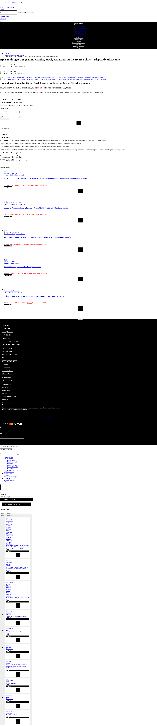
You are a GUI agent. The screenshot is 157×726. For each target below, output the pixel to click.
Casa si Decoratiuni (80, 33)
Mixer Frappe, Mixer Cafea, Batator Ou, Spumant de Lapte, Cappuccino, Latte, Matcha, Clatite (16, 666)
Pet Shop (6, 475)
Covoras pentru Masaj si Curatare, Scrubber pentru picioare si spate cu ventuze (17, 598)
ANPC (4, 357)
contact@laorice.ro (7, 332)
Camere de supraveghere (9, 396)
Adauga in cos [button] (8, 187)
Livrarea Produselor (7, 371)
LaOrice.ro (46, 417)
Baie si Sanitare (80, 26)
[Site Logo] (7, 7)
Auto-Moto (5, 399)
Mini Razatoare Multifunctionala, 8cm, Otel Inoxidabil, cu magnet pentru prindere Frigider (17, 569)
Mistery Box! (9, 649)
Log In (20, 2)
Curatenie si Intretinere (80, 31)
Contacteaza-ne (6, 377)
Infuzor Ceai (9, 699)
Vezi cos (3, 449)
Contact (6, 2)
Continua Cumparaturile (12, 504)
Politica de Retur (6, 374)
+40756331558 (6, 335)
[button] (2, 9)
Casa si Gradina (78, 25)
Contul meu (13, 2)
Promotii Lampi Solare (10, 204)
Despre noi (5, 364)
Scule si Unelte (8, 473)
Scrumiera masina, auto (12, 683)
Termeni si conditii (7, 348)
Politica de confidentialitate (9, 354)
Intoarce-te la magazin (8, 499)
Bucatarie (80, 29)
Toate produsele (19, 175)
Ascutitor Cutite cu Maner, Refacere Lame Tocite (17, 632)
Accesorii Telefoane (9, 480)
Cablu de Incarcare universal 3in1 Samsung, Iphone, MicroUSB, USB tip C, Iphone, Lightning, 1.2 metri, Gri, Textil (17, 547)
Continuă (9, 449)
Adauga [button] (8, 551)
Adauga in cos (4, 118)
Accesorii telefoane (7, 403)
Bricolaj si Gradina (80, 28)
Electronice (80, 34)
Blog (78, 48)
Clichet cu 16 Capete (11, 714)
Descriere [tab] (6, 128)
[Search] (18, 454)
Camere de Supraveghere (11, 477)
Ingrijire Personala (9, 472)
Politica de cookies (7, 351)
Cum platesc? (6, 368)
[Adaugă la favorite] (79, 123)
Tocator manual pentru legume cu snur (16, 616)
